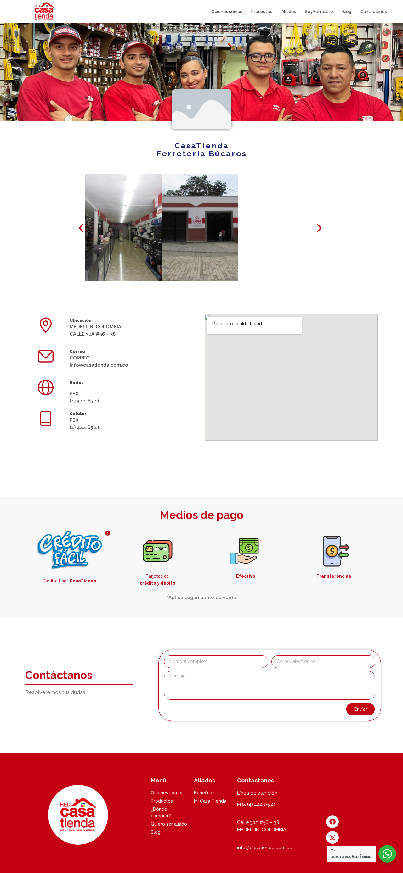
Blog (346, 11)
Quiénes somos (227, 11)
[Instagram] (332, 837)
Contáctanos (373, 11)
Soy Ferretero (319, 11)
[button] (81, 228)
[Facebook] (332, 821)
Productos (261, 11)
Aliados (288, 11)
